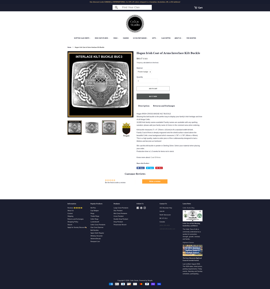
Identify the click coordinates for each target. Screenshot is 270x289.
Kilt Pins (93, 208)
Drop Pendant (118, 222)
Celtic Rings (94, 219)
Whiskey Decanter (96, 236)
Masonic (126, 38)
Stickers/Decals (95, 238)
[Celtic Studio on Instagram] (144, 208)
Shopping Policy (73, 222)
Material (140, 68)
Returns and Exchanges (164, 105)
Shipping (139, 62)
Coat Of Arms (156, 157)
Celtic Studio (134, 280)
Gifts (154, 38)
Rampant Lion (95, 241)
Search (70, 224)
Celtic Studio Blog (188, 208)
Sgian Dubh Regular (97, 233)
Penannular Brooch (120, 224)
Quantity (140, 77)
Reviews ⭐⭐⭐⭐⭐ (75, 208)
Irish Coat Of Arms (101, 38)
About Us (178, 38)
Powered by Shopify (146, 280)
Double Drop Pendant (121, 219)
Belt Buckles (94, 230)
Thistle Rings (94, 216)
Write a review (154, 181)
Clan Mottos (165, 38)
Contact (70, 213)
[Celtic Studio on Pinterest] (141, 208)
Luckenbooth (94, 222)
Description (143, 105)
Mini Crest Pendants (120, 213)
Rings (115, 38)
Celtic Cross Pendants (97, 224)
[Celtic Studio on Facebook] (138, 208)
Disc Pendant (118, 210)
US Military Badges (140, 38)
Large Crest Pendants (121, 208)
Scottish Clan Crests (82, 38)
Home (69, 47)
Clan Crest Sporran (96, 227)
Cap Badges (94, 210)
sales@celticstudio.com (167, 229)
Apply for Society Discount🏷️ (77, 227)
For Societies (191, 38)
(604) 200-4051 (165, 225)
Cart (200, 7)
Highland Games (188, 242)
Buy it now (153, 96)
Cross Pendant (119, 216)
